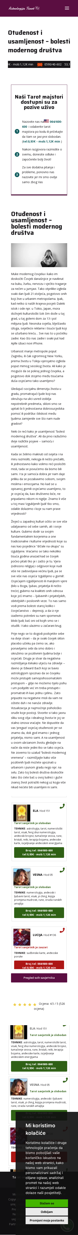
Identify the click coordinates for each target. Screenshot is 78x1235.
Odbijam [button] (47, 1212)
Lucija (37, 931)
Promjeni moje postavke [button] (47, 1220)
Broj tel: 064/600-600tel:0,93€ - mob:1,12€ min (39, 849)
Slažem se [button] (47, 1203)
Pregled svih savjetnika (39, 977)
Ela (35, 807)
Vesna (37, 871)
